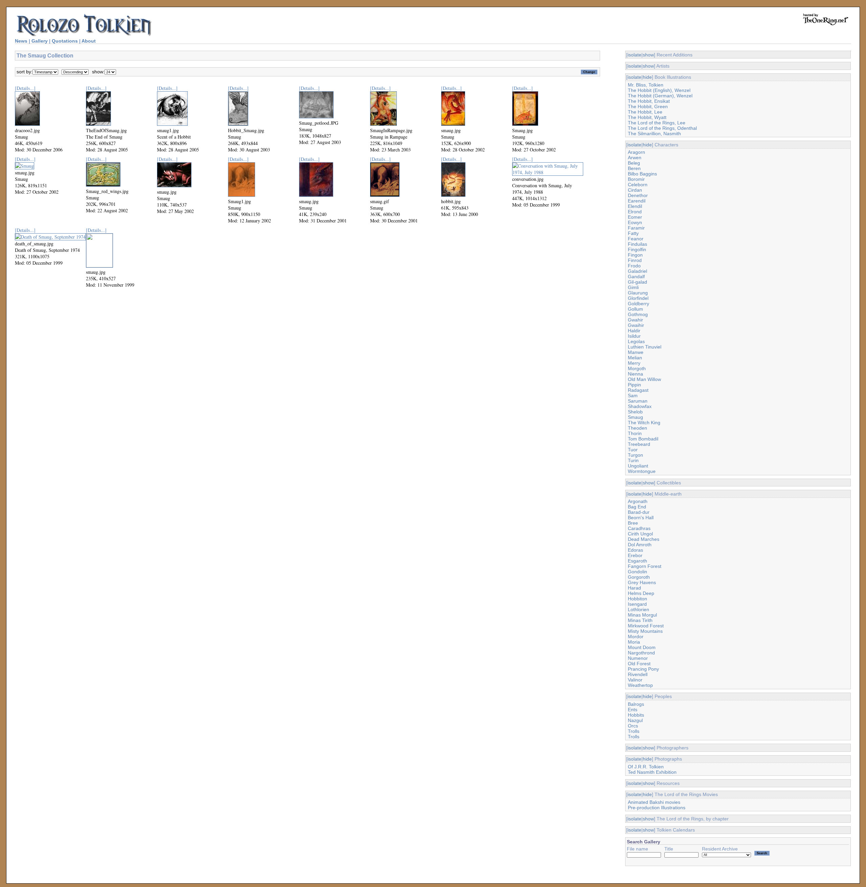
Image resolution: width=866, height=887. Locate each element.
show (648, 54)
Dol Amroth (640, 544)
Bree (633, 523)
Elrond (635, 211)
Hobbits (636, 715)
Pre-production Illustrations (656, 807)
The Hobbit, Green (648, 106)
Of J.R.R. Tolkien (646, 766)
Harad (634, 588)
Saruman (637, 401)
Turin (633, 460)
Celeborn (637, 184)
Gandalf (636, 276)
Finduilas (637, 244)
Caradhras (639, 528)
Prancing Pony (643, 669)
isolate (634, 54)
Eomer (635, 217)
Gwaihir (636, 325)
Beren (634, 168)
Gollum (635, 309)
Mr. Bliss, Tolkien (645, 85)
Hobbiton (637, 598)
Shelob (635, 411)
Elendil (635, 206)
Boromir (636, 179)
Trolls (633, 731)
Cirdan (635, 190)
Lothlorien (638, 609)
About (89, 41)
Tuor (633, 449)
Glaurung (638, 292)
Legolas (636, 341)
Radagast (638, 390)
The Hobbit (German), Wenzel (660, 95)
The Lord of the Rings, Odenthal (662, 128)
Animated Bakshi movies (654, 802)
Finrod (635, 260)
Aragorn (636, 152)
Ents (632, 709)
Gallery (39, 41)
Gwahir (635, 319)
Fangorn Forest (644, 566)
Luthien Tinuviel (644, 347)
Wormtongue (642, 471)
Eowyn (635, 222)
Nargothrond (641, 652)
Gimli (633, 287)
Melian (635, 357)
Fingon (635, 255)
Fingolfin (637, 249)
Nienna (635, 374)
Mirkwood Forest (646, 625)
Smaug (635, 417)
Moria (634, 642)
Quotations (65, 41)
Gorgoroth (639, 577)
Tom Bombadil (643, 438)
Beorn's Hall (641, 517)
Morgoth (637, 368)
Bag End (637, 506)
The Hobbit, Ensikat (649, 101)
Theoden (637, 428)
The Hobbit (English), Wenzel (659, 90)
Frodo (634, 265)
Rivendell (637, 674)
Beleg (634, 163)
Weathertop (640, 685)
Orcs (633, 725)
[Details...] (25, 88)
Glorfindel (638, 298)
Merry (634, 363)
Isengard (637, 604)
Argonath (637, 501)
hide (647, 77)
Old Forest (639, 663)
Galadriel (637, 271)
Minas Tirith (640, 620)
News (21, 41)
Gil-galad (637, 282)
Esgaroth (637, 561)
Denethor (638, 195)
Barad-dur (639, 512)
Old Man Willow (644, 379)
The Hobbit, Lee (645, 112)
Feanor (635, 238)
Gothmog (638, 314)
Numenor (638, 658)
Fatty (633, 233)
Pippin (634, 384)
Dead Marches (643, 539)
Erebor (635, 555)
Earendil (636, 200)
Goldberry (638, 303)
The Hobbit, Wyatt (647, 117)
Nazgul (635, 720)
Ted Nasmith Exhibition (652, 772)
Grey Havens (642, 582)
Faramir (636, 228)
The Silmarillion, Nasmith (654, 133)
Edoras (635, 550)
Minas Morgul (642, 615)
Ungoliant (638, 466)
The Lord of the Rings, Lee (656, 122)
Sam (633, 395)
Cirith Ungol (640, 533)
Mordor (635, 636)
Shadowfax (640, 406)
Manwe (635, 352)
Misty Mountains (645, 631)
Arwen (634, 157)
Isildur (634, 336)
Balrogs (636, 704)
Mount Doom (642, 647)
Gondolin (637, 571)
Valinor (635, 679)
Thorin (635, 433)
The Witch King (644, 422)
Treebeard (639, 444)
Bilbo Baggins (642, 173)
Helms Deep (641, 593)
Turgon (635, 455)
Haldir (634, 330)
